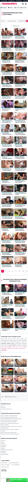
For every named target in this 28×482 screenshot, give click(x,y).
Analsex (4, 365)
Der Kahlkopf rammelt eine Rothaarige (20, 206)
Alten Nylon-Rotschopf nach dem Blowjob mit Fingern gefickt (7, 218)
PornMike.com (11, 0)
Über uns (3, 405)
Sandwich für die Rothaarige (6, 329)
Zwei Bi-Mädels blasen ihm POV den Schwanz (11, 418)
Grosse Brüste (18, 373)
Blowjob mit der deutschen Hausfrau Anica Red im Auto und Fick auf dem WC (7, 293)
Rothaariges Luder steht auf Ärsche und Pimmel (13, 348)
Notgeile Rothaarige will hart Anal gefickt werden (20, 305)
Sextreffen (24, 7)
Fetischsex (3, 446)
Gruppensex (4, 445)
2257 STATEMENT (15, 464)
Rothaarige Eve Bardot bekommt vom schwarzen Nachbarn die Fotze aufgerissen (20, 85)
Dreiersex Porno (5, 390)
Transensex (3, 452)
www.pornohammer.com (6, 409)
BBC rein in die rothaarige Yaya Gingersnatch (19, 145)
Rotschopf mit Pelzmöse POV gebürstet (18, 266)
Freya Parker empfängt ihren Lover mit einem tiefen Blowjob (20, 97)
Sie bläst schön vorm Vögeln (20, 109)
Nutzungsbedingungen (14, 462)
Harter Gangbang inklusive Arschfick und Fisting (6, 317)
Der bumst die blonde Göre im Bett (9, 421)
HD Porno (3, 440)
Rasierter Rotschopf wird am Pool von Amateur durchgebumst (6, 97)
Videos (11, 7)
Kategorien (4, 7)
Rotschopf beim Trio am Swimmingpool (6, 169)
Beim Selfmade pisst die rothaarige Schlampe (20, 293)
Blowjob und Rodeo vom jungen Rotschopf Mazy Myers (20, 157)
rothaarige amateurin (22, 20)
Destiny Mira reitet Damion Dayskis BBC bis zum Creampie (20, 37)
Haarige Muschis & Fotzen (7, 449)
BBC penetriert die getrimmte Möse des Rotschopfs (7, 266)
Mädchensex (5, 382)
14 (19, 271)
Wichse (2, 442)
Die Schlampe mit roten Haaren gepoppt (20, 133)
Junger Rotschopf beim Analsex (20, 193)
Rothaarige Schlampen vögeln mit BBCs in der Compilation (20, 49)
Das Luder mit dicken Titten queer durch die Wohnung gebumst (7, 145)
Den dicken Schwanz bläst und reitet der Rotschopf (7, 206)
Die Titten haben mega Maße (20, 329)
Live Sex (18, 7)
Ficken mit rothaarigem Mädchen (7, 157)
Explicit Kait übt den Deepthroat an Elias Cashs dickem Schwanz (19, 61)
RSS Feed (3, 407)
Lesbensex (3, 451)
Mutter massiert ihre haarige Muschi (9, 415)
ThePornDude (19, 0)
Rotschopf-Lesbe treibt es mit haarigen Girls (20, 169)
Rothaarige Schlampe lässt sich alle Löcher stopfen (20, 242)
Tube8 (16, 390)
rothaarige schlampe (11, 20)
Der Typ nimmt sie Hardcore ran (6, 109)
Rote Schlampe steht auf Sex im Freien (15, 346)
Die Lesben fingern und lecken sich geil (10, 434)
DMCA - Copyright (5, 464)
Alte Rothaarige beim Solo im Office (20, 181)
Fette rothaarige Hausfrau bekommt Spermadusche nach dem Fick (7, 254)
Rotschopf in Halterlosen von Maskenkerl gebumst (7, 181)
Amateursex (18, 365)
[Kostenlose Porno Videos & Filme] (9, 4)
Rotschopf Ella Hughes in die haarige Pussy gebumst (20, 254)
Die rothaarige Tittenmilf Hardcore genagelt (6, 133)
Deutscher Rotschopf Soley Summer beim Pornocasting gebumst (20, 73)
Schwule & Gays (4, 454)
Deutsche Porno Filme (7, 373)
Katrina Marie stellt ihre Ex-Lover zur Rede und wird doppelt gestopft (7, 49)
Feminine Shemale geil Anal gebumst (9, 420)
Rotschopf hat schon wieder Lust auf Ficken (7, 193)
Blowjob (3, 448)
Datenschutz (4, 462)
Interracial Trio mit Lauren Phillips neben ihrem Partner (7, 85)
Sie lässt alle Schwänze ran (5, 230)
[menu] (25, 4)
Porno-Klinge (4, 0)
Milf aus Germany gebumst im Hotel (9, 417)
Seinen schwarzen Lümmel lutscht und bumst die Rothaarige (20, 230)
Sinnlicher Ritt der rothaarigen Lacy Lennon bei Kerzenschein (6, 61)
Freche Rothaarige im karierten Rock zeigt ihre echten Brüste (7, 73)
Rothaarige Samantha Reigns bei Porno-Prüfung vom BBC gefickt (7, 37)
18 (23, 271)
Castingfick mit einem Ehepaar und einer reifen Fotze (20, 317)
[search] (23, 4)
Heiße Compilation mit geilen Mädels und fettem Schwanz (7, 121)
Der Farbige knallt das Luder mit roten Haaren (20, 121)
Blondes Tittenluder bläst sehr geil (8, 432)
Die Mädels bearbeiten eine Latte (7, 305)
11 (15, 271)
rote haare (3, 20)
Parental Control (5, 467)
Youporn (3, 443)
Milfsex (17, 382)
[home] (2, 397)
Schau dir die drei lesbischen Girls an (6, 242)
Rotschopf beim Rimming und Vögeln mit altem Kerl (20, 218)
